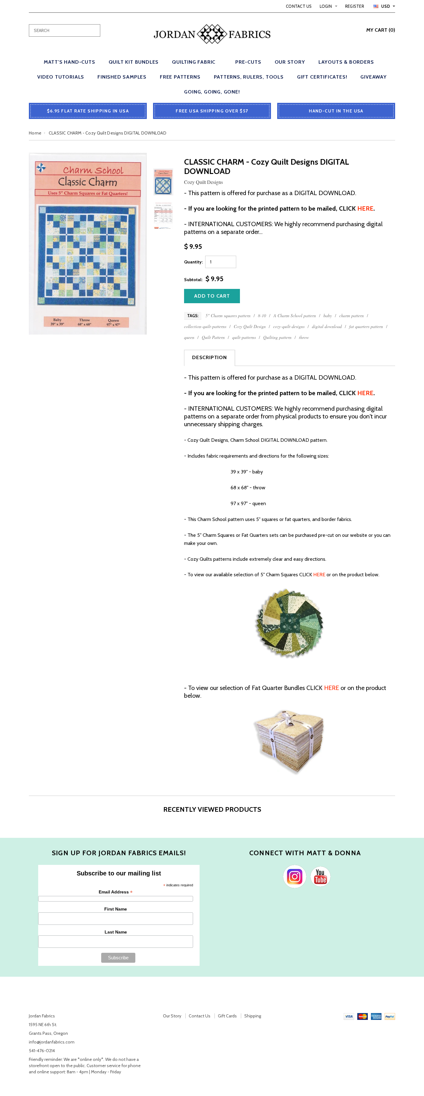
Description (209, 357)
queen (189, 337)
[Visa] (349, 1016)
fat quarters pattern (366, 326)
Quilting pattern (277, 337)
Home (35, 133)
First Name (115, 908)
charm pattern (351, 315)
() (380, 30)
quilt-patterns (244, 337)
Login (326, 6)
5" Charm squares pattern (227, 315)
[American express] (376, 1016)
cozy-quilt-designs (288, 326)
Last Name (116, 931)
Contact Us (299, 6)
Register (354, 6)
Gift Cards (227, 1016)
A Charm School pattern (294, 315)
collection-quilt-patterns (205, 326)
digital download (327, 326)
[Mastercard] (362, 1016)
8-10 (262, 315)
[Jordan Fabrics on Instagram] (293, 876)
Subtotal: (193, 279)
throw (304, 337)
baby (327, 315)
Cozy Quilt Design (250, 326)
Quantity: (193, 262)
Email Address (116, 892)
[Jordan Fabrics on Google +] (319, 876)
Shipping (252, 1016)
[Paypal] (390, 1016)
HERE (319, 575)
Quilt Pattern (213, 337)
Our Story (172, 1016)
